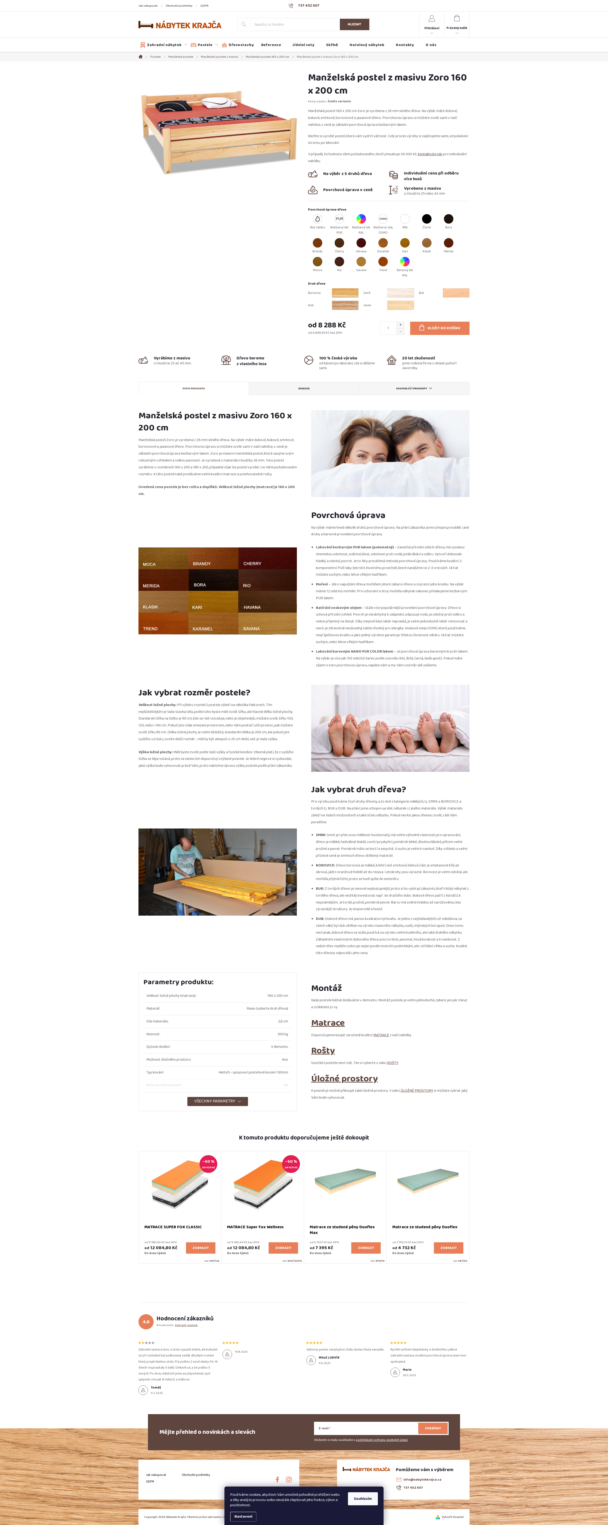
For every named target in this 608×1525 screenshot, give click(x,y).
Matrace (328, 1023)
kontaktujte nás (430, 154)
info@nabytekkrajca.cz (423, 1479)
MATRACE (381, 1035)
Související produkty (411, 388)
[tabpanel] (180, 1207)
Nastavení (243, 1517)
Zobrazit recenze (186, 1325)
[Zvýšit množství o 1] (400, 325)
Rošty (323, 1050)
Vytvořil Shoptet (453, 1517)
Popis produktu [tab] (193, 388)
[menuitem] (163, 45)
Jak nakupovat (148, 5)
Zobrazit (201, 1248)
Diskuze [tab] (304, 388)
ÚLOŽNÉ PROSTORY (416, 1091)
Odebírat (433, 1428)
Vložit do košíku (443, 328)
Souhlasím (363, 1499)
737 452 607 (413, 1487)
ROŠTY (392, 1063)
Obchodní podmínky (179, 5)
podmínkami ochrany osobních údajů (382, 1440)
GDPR (204, 5)
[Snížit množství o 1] (400, 331)
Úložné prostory (344, 1078)
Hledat (354, 24)
